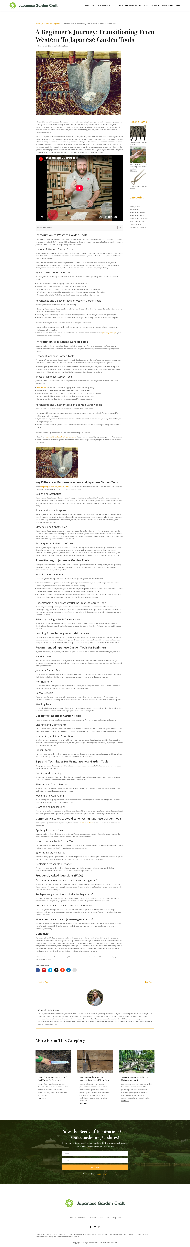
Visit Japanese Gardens (138, 227)
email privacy (102, 1174)
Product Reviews (150, 5)
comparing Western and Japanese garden (54, 487)
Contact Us (82, 1218)
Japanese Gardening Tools (50, 24)
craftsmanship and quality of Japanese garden (60, 437)
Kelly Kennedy (43, 46)
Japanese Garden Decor (138, 212)
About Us (72, 1218)
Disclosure (92, 1218)
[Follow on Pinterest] (95, 1227)
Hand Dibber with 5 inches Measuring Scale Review (139, 165)
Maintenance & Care (133, 5)
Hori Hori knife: (42, 387)
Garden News (134, 209)
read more (42, 1098)
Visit (93, 5)
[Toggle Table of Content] (118, 228)
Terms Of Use (104, 1218)
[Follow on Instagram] (99, 1227)
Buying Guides (167, 5)
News (87, 5)
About (178, 5)
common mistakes (86, 823)
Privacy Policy (116, 1218)
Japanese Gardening (106, 5)
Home (38, 24)
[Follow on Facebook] (90, 1227)
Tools (120, 5)
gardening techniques (109, 333)
